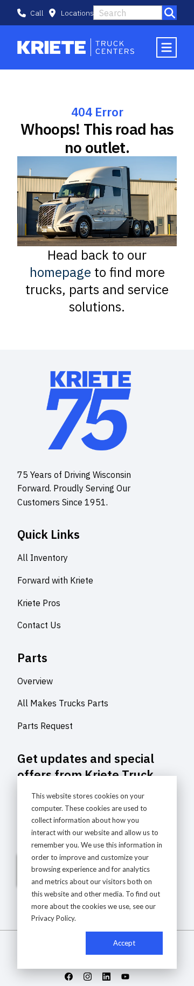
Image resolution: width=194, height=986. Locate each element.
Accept (124, 943)
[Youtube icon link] (125, 977)
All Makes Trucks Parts (62, 703)
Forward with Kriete (55, 580)
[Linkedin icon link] (106, 977)
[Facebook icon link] (69, 977)
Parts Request (45, 725)
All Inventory (42, 557)
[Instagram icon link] (88, 977)
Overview (35, 681)
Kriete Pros (38, 603)
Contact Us (39, 625)
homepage (60, 272)
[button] (71, 13)
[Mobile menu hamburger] (166, 47)
